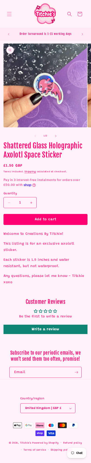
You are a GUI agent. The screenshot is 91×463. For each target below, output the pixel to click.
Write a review (45, 329)
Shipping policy (61, 450)
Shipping (30, 172)
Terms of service (35, 450)
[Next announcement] (82, 34)
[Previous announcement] (9, 34)
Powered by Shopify (45, 442)
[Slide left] (35, 136)
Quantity (10, 193)
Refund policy (72, 443)
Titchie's (25, 442)
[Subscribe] (76, 372)
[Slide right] (56, 136)
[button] (9, 14)
